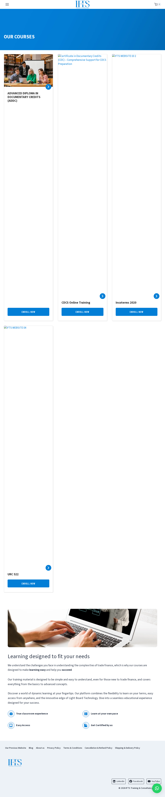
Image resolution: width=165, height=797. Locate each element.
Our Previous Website (15, 748)
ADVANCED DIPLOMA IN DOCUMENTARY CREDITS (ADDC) (24, 97)
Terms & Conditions (72, 748)
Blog (31, 748)
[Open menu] (7, 4)
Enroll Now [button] (28, 311)
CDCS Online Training (76, 302)
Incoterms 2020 (126, 302)
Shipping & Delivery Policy (127, 748)
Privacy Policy (54, 748)
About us (40, 748)
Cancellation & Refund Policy (98, 748)
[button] (157, 788)
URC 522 (13, 574)
